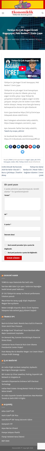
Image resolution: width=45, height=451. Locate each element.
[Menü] (3, 13)
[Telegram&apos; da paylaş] (22, 152)
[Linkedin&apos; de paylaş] (34, 147)
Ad (5, 214)
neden (13, 162)
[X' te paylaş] (14, 147)
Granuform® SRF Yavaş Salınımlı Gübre (17, 420)
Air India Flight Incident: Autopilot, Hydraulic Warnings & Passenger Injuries (19, 368)
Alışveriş (8, 404)
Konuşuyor (7, 162)
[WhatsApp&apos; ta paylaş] (6, 147)
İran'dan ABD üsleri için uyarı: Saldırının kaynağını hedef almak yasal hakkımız (21, 287)
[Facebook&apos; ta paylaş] (10, 147)
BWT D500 (5, 441)
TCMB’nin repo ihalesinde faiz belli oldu (17, 282)
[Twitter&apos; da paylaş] (18, 147)
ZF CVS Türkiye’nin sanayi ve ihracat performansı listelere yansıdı (21, 294)
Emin (39, 159)
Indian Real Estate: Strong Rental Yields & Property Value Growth (22, 389)
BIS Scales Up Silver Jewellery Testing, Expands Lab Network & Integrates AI (22, 375)
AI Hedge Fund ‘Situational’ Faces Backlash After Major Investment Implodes (21, 331)
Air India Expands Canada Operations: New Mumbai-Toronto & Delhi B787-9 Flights (22, 397)
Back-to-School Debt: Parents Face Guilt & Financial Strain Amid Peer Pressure (22, 324)
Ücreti (26, 162)
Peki (17, 162)
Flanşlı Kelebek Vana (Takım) (13, 437)
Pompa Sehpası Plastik (11, 432)
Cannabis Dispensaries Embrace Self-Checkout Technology (20, 382)
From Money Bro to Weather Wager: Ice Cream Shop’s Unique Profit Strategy (22, 353)
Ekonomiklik (7, 39)
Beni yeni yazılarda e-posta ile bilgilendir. (22, 253)
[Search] (42, 13)
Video (22, 27)
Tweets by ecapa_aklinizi (14, 131)
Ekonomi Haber (11, 275)
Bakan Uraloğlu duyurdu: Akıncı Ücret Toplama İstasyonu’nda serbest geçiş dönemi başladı (20, 309)
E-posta (7, 224)
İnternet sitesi (9, 235)
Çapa (32, 159)
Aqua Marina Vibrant (10, 428)
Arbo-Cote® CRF (8, 411)
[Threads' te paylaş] (22, 147)
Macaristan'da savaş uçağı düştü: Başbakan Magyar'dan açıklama (19, 302)
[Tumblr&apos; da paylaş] (38, 147)
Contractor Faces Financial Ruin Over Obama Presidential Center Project (19, 346)
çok (35, 159)
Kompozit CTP (7, 424)
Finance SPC (9, 317)
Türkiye (21, 162)
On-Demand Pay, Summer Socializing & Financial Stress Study (21, 338)
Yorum (7, 195)
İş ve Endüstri (10, 361)
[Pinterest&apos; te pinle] (30, 147)
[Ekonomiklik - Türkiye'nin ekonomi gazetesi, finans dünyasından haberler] (22, 13)
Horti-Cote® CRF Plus (10, 415)
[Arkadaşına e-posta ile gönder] (26, 147)
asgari (28, 159)
